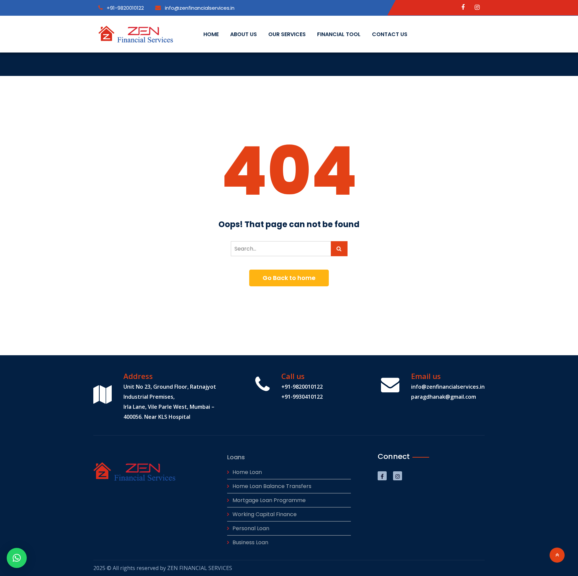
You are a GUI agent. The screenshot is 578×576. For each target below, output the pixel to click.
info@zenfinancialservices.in (199, 7)
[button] (17, 558)
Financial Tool (339, 34)
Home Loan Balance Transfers (271, 486)
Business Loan (250, 542)
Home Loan (247, 472)
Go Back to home (289, 278)
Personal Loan (250, 528)
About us (243, 34)
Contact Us (389, 34)
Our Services (287, 34)
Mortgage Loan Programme (269, 500)
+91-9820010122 (124, 7)
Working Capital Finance (264, 514)
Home (211, 34)
